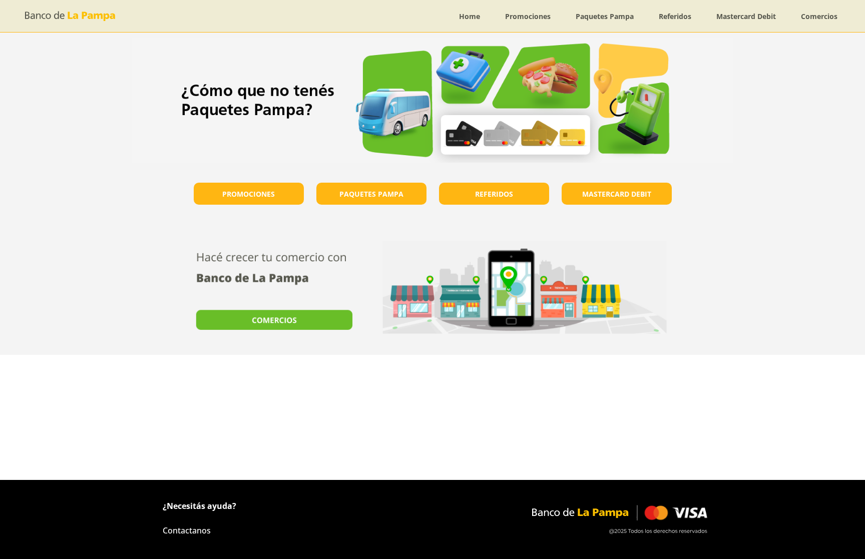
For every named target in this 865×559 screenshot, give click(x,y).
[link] (469, 16)
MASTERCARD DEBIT (616, 194)
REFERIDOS (494, 194)
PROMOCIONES (248, 194)
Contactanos (187, 530)
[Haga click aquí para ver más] (432, 287)
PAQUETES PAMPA (371, 194)
